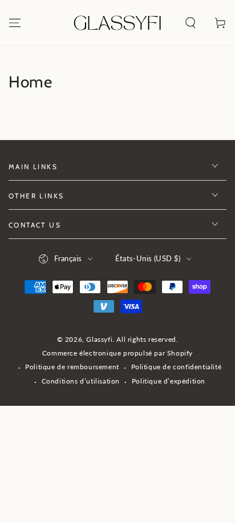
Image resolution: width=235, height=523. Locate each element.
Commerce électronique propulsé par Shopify (117, 353)
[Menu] (15, 23)
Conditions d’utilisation (81, 381)
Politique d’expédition (168, 381)
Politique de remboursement (72, 366)
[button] (190, 23)
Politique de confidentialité (176, 366)
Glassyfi (99, 339)
